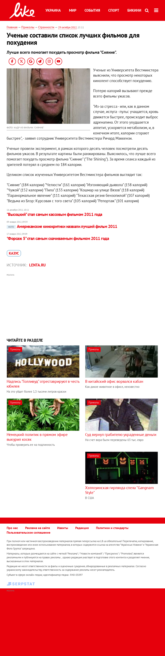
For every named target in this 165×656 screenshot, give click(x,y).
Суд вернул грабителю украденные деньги (120, 434)
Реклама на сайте (37, 528)
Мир (72, 10)
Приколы (27, 27)
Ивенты (62, 528)
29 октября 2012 (67, 27)
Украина (53, 10)
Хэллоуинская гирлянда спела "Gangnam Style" (119, 490)
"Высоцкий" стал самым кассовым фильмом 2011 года (54, 214)
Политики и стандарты (112, 528)
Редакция (82, 528)
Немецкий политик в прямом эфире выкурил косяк (37, 437)
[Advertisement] (82, 305)
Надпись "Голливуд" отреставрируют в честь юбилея (43, 384)
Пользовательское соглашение (28, 532)
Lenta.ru (37, 265)
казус (14, 253)
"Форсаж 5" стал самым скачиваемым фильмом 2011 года (58, 238)
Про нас (12, 528)
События (92, 10)
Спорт (113, 10)
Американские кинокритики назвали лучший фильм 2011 (62, 226)
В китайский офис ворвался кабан (114, 381)
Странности (46, 27)
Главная (12, 27)
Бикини (134, 10)
